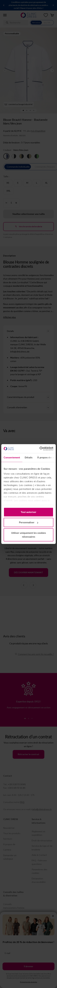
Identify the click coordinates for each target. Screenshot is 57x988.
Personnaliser (26, 522)
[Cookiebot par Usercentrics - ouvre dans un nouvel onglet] (40, 449)
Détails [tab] (28, 457)
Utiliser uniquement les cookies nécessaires (28, 534)
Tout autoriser (28, 512)
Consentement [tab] (12, 457)
